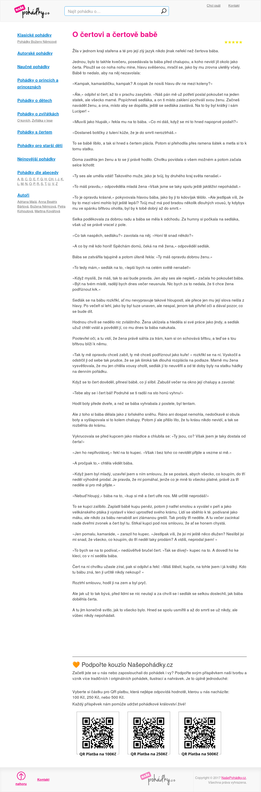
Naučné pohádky (33, 66)
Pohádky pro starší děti (40, 145)
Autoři (23, 195)
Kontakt (233, 5)
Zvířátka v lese (42, 120)
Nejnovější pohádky (36, 159)
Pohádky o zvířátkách (38, 114)
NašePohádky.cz (233, 777)
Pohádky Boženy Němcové (37, 41)
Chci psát (213, 5)
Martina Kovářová (47, 211)
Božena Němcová (43, 206)
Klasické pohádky (34, 35)
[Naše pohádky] (36, 11)
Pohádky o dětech (34, 100)
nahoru (21, 783)
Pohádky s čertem (34, 132)
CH (51, 179)
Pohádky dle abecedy (38, 172)
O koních (23, 120)
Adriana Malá (27, 201)
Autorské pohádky (35, 53)
